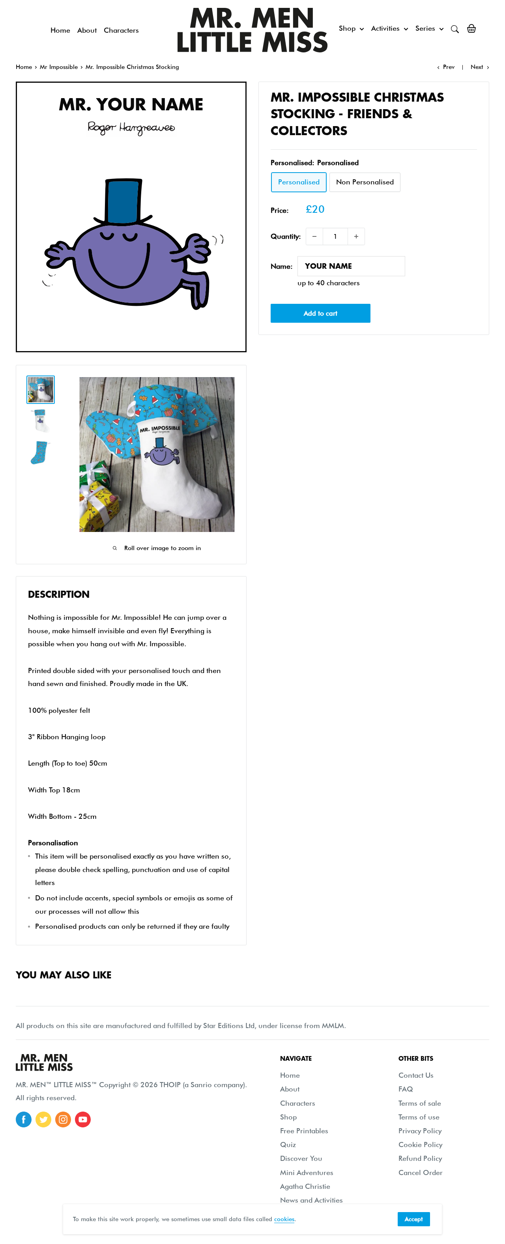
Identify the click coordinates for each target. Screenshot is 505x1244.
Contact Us (416, 1075)
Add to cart (320, 313)
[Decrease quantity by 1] (314, 236)
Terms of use (419, 1117)
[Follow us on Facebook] (24, 1119)
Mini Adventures (306, 1172)
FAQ (405, 1089)
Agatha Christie (305, 1186)
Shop (347, 28)
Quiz (288, 1144)
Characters (121, 30)
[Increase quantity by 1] (356, 236)
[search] (455, 28)
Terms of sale (419, 1103)
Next (477, 67)
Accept (414, 1219)
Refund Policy (420, 1158)
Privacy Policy (419, 1131)
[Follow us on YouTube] (83, 1119)
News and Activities (311, 1200)
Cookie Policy (420, 1144)
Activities (385, 28)
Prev (448, 67)
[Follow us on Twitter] (43, 1119)
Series (425, 28)
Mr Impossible (59, 67)
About (87, 30)
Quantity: (286, 236)
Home (60, 30)
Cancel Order (420, 1172)
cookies (284, 1219)
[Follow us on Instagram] (63, 1119)
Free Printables (304, 1131)
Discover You (301, 1158)
